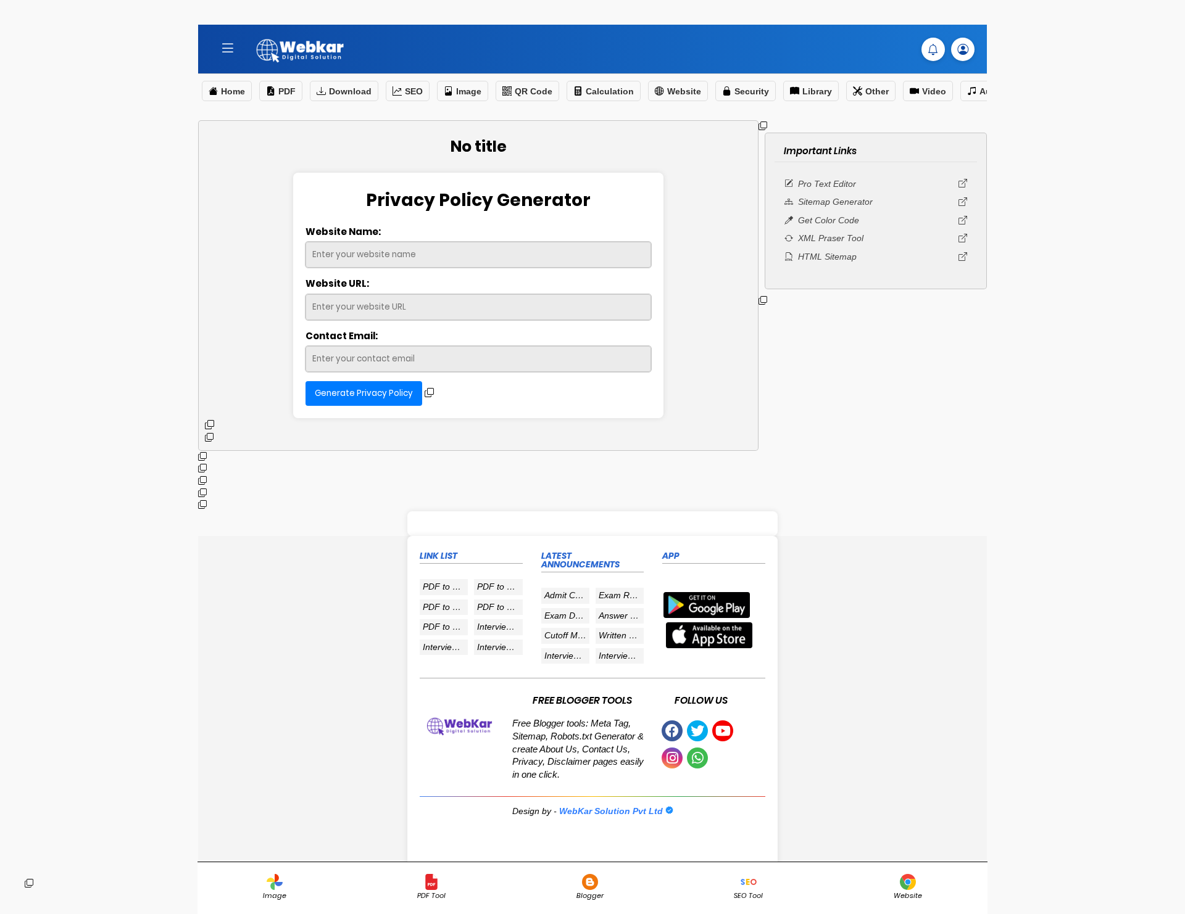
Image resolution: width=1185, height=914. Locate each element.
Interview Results (499, 627)
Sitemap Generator (835, 202)
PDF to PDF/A (445, 627)
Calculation (610, 91)
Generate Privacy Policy (364, 393)
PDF (287, 91)
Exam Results (621, 595)
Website (684, 91)
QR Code (533, 91)
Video (934, 91)
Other (877, 91)
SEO (414, 91)
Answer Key (621, 615)
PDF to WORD (499, 586)
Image (468, 91)
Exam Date (566, 615)
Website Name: (343, 231)
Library (817, 91)
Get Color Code (828, 220)
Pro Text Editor (827, 184)
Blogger (590, 895)
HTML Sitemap (827, 256)
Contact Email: (342, 335)
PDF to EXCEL (499, 607)
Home (233, 91)
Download (350, 91)
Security (751, 91)
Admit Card (566, 595)
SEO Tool (748, 895)
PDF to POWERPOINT (445, 607)
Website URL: (337, 283)
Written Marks (621, 635)
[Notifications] (933, 49)
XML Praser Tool (830, 238)
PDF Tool (431, 895)
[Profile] (963, 49)
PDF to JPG (445, 586)
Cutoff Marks (566, 635)
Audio (992, 91)
